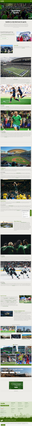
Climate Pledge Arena (23, 222)
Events (12, 405)
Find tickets (17, 177)
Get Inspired (26, 402)
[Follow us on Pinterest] (5, 405)
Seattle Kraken (3, 283)
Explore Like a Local (27, 405)
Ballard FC (8, 301)
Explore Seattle (13, 402)
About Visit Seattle (20, 408)
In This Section (2, 2)
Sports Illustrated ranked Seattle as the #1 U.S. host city (7, 35)
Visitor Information (20, 403)
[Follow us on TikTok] (4, 405)
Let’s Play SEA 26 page (5, 306)
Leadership (19, 409)
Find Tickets (7, 109)
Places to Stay (12, 406)
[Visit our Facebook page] (1, 405)
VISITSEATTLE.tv (26, 404)
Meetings (12, 409)
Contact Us (3, 414)
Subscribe (18, 372)
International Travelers (20, 406)
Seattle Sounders (4, 132)
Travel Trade (12, 410)
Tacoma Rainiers (6, 298)
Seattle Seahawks (15, 79)
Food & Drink (12, 404)
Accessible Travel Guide (20, 405)
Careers (19, 410)
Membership (12, 412)
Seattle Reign (7, 106)
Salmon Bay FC (12, 301)
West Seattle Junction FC (8, 300)
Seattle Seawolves (11, 205)
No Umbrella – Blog (27, 403)
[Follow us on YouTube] (7, 405)
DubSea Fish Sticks (12, 298)
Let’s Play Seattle (3, 38)
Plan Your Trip (19, 402)
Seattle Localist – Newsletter (26, 407)
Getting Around (19, 404)
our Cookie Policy (23, 423)
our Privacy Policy (19, 423)
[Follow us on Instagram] (2, 405)
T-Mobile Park (2, 169)
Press (11, 411)
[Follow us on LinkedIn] (8, 405)
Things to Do (12, 403)
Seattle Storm (3, 256)
